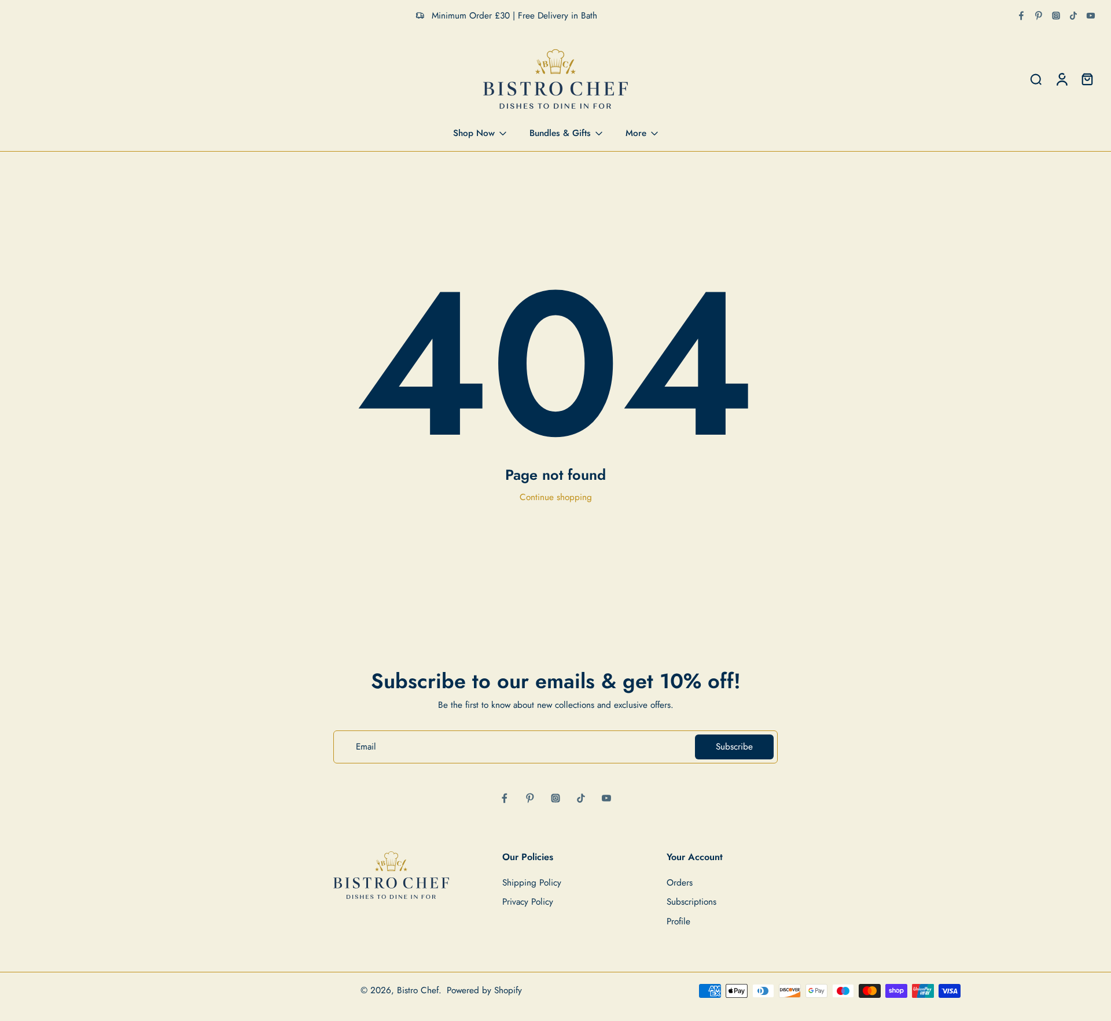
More (636, 133)
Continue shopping (556, 497)
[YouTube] (1090, 16)
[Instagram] (1056, 16)
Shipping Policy (531, 883)
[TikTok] (1073, 16)
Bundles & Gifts (560, 133)
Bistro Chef (418, 990)
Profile (678, 922)
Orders (680, 883)
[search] (1036, 79)
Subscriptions (691, 903)
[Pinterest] (1038, 16)
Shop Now (474, 133)
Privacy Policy (527, 903)
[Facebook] (1021, 16)
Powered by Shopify (484, 990)
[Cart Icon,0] (1086, 79)
